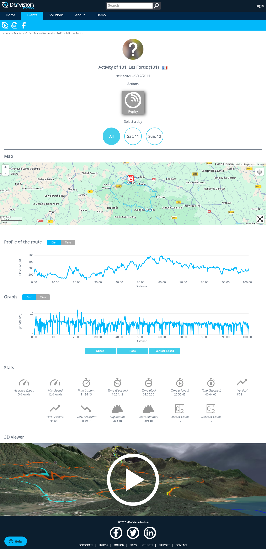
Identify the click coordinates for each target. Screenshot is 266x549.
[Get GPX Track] (14, 25)
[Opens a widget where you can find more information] (15, 542)
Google (260, 164)
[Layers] (259, 172)
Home (10, 15)
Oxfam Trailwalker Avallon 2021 (44, 33)
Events (32, 15)
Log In (260, 6)
